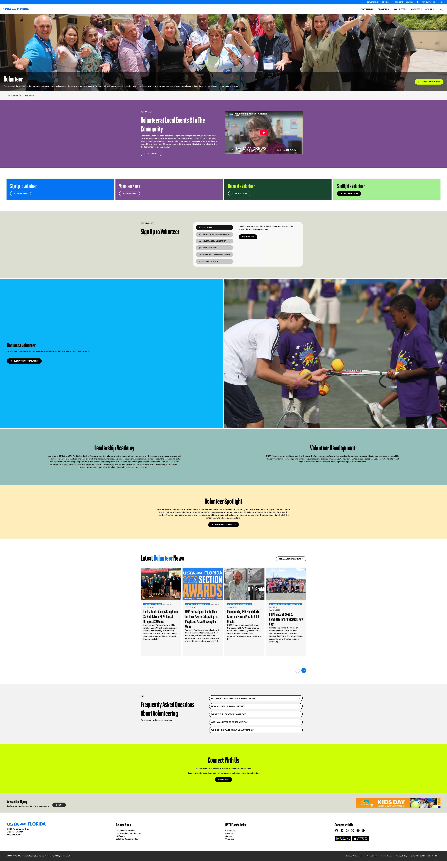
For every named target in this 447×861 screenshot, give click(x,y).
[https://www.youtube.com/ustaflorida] (358, 830)
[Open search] (441, 9)
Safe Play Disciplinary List (127, 839)
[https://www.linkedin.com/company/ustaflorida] (342, 830)
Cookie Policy (371, 856)
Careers (228, 836)
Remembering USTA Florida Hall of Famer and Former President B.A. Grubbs (243, 616)
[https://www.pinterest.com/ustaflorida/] (363, 830)
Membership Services (404, 2)
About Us (17, 95)
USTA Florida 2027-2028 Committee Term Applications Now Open (286, 619)
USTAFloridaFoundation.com (129, 833)
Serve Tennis (372, 2)
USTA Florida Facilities (125, 830)
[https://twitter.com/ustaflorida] (352, 830)
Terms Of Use (386, 856)
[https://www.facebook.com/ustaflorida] (336, 830)
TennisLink (386, 2)
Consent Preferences (354, 856)
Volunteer (229, 839)
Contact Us (230, 830)
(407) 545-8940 (13, 834)
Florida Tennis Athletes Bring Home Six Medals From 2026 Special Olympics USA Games (160, 616)
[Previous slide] (297, 670)
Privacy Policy (401, 856)
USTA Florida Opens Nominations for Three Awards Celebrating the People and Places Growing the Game (201, 619)
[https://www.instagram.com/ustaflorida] (347, 830)
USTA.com (120, 836)
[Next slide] (303, 670)
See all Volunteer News (290, 559)
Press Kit (229, 833)
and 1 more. (167, 604)
